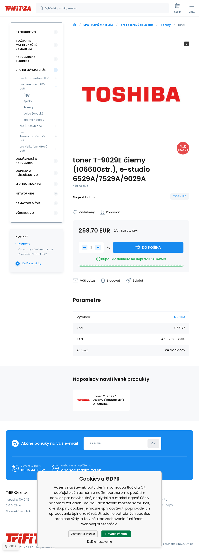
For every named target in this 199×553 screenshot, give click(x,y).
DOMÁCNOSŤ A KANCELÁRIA (26, 161)
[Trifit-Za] (74, 24)
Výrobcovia (25, 213)
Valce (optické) (34, 113)
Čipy (27, 95)
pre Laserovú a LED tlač (137, 25)
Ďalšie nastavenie (99, 541)
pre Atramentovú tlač (34, 78)
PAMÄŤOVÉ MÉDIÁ (28, 203)
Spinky (28, 101)
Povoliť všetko (116, 534)
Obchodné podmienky (152, 499)
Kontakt (142, 511)
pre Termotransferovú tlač (32, 136)
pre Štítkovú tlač (31, 126)
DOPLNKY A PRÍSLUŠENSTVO (27, 173)
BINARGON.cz (184, 544)
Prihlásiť (153, 443)
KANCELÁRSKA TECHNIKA (25, 59)
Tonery (166, 25)
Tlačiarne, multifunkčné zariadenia (26, 45)
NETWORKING (25, 193)
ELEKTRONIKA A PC (28, 184)
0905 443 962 (33, 470)
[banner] (18, 8)
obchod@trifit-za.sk (81, 470)
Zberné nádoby (34, 120)
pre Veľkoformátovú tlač (33, 149)
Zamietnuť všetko (83, 534)
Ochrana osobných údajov (155, 505)
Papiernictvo (26, 32)
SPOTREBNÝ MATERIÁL (98, 25)
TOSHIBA (179, 196)
